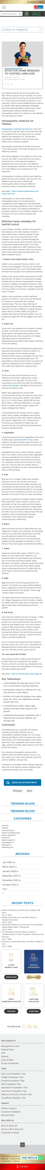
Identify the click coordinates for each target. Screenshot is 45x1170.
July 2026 (7, 862)
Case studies (7, 1060)
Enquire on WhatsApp (36, 14)
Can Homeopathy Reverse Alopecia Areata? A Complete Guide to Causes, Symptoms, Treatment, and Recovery (22, 934)
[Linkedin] (8, 84)
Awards (4, 1056)
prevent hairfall (20, 440)
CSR (3, 1053)
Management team (10, 1046)
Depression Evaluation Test (14, 1087)
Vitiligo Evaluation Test (12, 1077)
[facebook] (24, 1027)
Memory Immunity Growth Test (16, 1094)
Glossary (5, 1159)
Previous (17, 791)
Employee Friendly (10, 1132)
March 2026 (8, 867)
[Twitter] (11, 84)
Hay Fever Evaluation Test (14, 1091)
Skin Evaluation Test (11, 1084)
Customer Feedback (11, 1112)
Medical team (7, 1049)
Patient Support (9, 1108)
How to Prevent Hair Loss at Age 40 (27, 674)
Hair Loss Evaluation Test (13, 1074)
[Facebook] (5, 84)
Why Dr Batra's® (9, 1126)
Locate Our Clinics (36, 2)
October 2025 (9, 884)
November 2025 (10, 880)
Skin (3, 828)
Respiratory (6, 847)
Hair (3, 826)
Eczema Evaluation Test (12, 1080)
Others (4, 838)
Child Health (6, 842)
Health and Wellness (9, 833)
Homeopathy (6, 830)
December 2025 (10, 876)
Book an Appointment (24, 782)
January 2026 (9, 871)
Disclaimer (7, 1161)
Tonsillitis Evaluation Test (13, 1098)
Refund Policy (8, 1115)
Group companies (9, 1063)
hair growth (14, 385)
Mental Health (7, 840)
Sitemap (17, 1161)
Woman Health (7, 835)
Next (29, 791)
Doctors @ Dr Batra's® (12, 1129)
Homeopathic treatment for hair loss (17, 129)
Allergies (5, 845)
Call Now (24, 1166)
